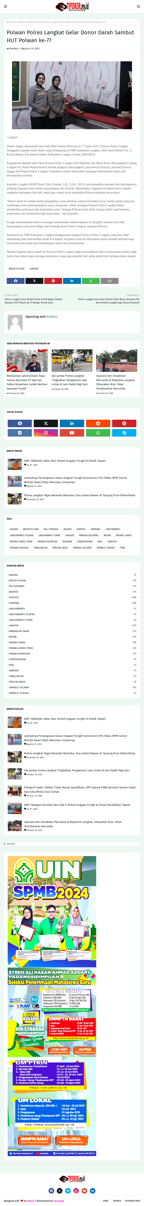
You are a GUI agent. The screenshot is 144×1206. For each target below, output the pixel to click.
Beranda (11, 22)
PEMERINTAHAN (84, 541)
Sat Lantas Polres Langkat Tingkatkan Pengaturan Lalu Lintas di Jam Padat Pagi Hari (70, 380)
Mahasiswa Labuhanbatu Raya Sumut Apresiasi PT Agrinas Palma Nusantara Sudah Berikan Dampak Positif (27, 382)
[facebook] (20, 423)
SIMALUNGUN (40, 547)
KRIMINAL (95, 529)
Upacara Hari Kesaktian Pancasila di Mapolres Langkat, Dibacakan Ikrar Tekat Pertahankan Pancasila (115, 382)
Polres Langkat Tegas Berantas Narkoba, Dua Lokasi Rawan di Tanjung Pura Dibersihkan (79, 495)
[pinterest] (124, 423)
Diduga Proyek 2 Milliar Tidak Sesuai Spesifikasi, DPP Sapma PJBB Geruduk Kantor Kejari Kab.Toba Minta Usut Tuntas (80, 789)
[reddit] (98, 423)
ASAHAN (14, 529)
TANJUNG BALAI (60, 547)
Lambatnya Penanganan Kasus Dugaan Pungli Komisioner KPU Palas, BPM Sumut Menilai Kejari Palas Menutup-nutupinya (75, 480)
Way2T (31, 1200)
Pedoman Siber (132, 1201)
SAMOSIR (112, 541)
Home (106, 1201)
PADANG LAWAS (124, 535)
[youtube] (72, 433)
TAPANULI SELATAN (82, 547)
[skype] (124, 433)
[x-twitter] (46, 423)
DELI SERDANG (51, 529)
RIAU (100, 541)
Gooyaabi (58, 1200)
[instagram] (46, 433)
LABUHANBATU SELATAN (21, 535)
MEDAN (107, 535)
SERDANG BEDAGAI (19, 547)
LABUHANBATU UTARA (49, 535)
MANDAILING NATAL (89, 535)
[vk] (20, 433)
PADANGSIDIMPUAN (47, 541)
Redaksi (14, 48)
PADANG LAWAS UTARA (21, 541)
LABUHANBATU (113, 529)
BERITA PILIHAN (25, 22)
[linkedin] (72, 423)
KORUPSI (81, 529)
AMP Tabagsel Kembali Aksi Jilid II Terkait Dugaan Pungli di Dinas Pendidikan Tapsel (77, 805)
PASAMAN (67, 541)
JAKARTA (67, 529)
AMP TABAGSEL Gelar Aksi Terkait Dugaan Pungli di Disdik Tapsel (64, 460)
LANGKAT (33, 268)
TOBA (122, 547)
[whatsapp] (98, 433)
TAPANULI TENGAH (106, 547)
